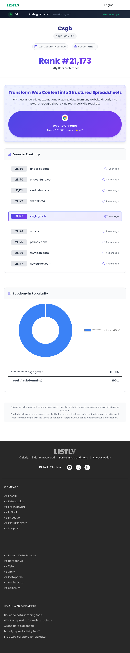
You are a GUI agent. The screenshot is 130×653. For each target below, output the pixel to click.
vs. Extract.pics (14, 501)
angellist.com (39, 169)
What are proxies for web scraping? (28, 620)
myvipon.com (39, 253)
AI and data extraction (19, 626)
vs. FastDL (10, 496)
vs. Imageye (12, 518)
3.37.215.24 (37, 201)
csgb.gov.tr (38, 216)
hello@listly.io (51, 467)
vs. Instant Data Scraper (20, 555)
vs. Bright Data (13, 582)
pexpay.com (38, 242)
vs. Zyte (9, 566)
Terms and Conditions (73, 457)
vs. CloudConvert (15, 523)
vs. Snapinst (12, 528)
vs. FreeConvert (14, 507)
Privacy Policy (102, 457)
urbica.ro (36, 231)
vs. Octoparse (13, 577)
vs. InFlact (10, 512)
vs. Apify (9, 572)
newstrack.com (40, 264)
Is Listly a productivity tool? (22, 631)
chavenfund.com (41, 180)
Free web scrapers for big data (25, 637)
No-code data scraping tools (23, 615)
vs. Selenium (12, 588)
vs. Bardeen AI (13, 561)
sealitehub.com (40, 190)
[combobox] (109, 5)
